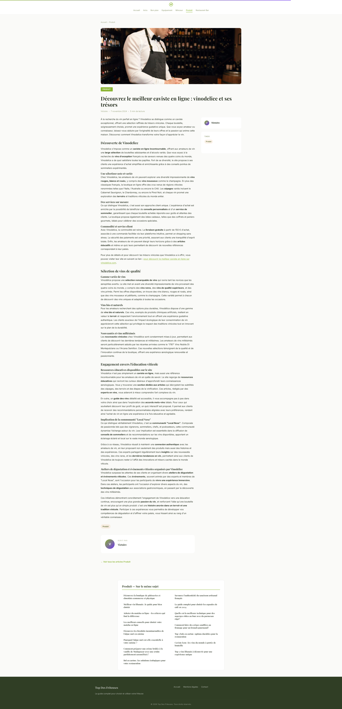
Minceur (179, 10)
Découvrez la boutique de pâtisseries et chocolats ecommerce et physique (142, 597)
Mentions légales (190, 687)
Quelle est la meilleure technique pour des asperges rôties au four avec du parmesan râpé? (195, 616)
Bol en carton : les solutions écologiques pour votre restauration (145, 662)
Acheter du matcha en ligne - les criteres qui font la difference (144, 614)
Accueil (136, 10)
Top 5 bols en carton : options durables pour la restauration (196, 635)
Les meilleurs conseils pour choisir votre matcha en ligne (143, 623)
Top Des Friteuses (106, 687)
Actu (145, 10)
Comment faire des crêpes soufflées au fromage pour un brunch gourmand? (193, 626)
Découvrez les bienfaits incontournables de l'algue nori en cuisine (144, 632)
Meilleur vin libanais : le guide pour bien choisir (143, 606)
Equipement (167, 10)
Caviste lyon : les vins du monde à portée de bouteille (195, 644)
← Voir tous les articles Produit (115, 561)
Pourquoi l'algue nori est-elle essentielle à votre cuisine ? (143, 641)
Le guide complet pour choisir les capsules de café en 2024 (196, 606)
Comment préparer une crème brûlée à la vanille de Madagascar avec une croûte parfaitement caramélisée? (143, 651)
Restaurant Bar (202, 10)
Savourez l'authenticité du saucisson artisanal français (196, 597)
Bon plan (154, 10)
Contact (204, 687)
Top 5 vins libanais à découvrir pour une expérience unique (193, 653)
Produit (189, 10)
